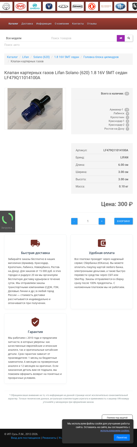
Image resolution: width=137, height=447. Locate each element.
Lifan (25, 57)
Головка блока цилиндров (101, 57)
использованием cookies (114, 430)
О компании (62, 23)
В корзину (123, 221)
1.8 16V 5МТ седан (66, 57)
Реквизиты (49, 437)
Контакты (78, 23)
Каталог (12, 57)
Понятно (122, 437)
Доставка (27, 23)
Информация (44, 23)
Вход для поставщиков (25, 437)
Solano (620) (41, 57)
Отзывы (92, 23)
